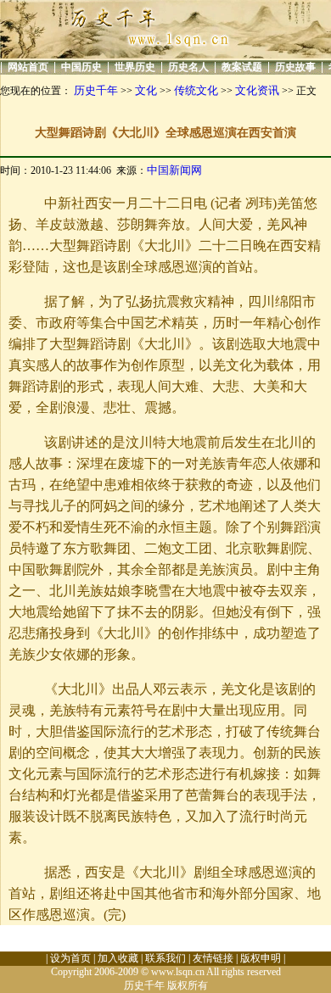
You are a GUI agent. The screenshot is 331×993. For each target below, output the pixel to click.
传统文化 (196, 90)
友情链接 (213, 958)
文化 (146, 90)
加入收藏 (118, 958)
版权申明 (260, 958)
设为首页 (70, 958)
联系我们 (165, 958)
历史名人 (188, 67)
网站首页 (28, 67)
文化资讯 (257, 90)
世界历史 (135, 67)
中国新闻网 (174, 170)
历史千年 (96, 90)
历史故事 (295, 67)
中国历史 (81, 67)
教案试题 (242, 67)
